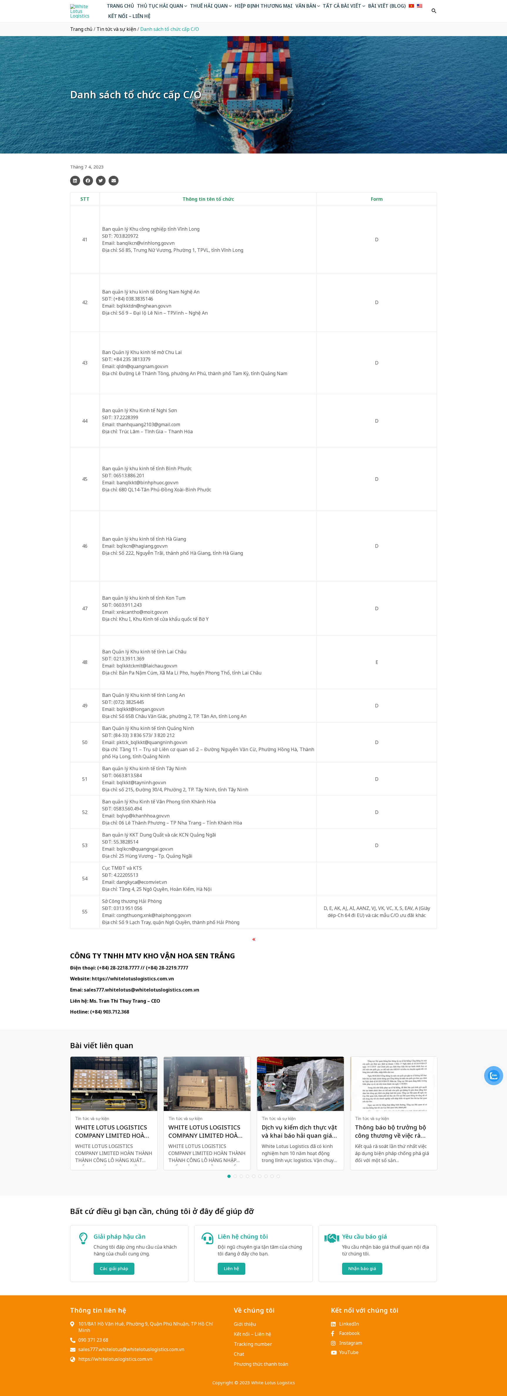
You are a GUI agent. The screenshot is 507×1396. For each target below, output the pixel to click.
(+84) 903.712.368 (109, 1012)
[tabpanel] (113, 1113)
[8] (272, 1176)
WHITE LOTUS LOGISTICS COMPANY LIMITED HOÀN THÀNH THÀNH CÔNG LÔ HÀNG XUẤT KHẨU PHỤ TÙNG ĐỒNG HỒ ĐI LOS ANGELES (112, 1131)
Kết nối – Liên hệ (252, 1334)
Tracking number (253, 1344)
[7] (266, 1176)
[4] (247, 1176)
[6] (260, 1176)
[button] (75, 181)
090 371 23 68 (93, 1340)
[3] (241, 1176)
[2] (235, 1176)
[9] (278, 1176)
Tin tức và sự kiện (116, 29)
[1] (229, 1176)
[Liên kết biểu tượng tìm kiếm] (434, 11)
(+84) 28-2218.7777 (118, 968)
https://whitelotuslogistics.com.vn (133, 978)
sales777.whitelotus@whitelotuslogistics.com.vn (141, 990)
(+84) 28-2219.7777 (167, 968)
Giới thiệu (245, 1324)
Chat (239, 1354)
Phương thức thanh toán (261, 1364)
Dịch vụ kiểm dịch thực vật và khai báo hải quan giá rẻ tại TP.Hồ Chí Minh (299, 1131)
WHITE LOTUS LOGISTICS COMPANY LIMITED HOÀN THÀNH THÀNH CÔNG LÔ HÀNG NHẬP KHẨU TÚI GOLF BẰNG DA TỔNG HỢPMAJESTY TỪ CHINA (205, 1131)
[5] (254, 1176)
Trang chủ (81, 29)
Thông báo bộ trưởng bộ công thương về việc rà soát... (390, 1131)
